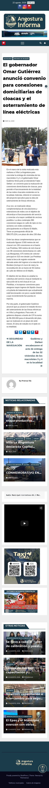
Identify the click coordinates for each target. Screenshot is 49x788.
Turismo (36, 438)
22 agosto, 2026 (14, 651)
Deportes (10, 438)
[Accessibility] (42, 768)
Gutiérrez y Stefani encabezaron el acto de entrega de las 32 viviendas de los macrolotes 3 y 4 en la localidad (33, 350)
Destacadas (8, 58)
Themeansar (24, 778)
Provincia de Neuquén (21, 58)
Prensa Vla (26, 381)
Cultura (26, 464)
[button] (41, 43)
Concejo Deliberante (14, 464)
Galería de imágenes (33, 783)
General (28, 438)
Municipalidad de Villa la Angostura (19, 638)
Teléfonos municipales (16, 783)
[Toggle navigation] (22, 43)
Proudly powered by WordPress (17, 775)
